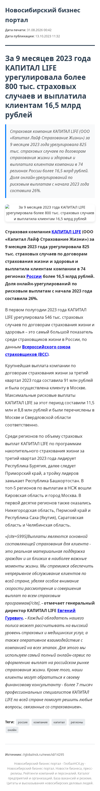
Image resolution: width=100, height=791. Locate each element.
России (34, 276)
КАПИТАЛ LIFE (66, 232)
